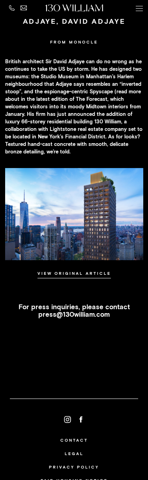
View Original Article (74, 273)
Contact (74, 440)
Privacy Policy (74, 467)
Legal (74, 454)
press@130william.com (74, 314)
